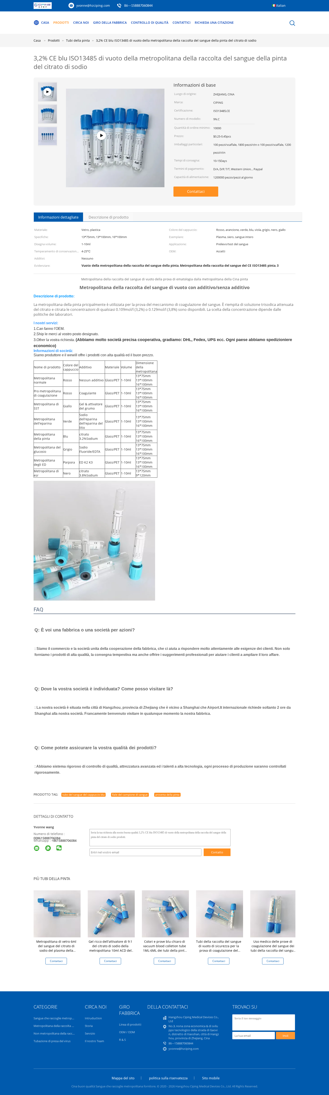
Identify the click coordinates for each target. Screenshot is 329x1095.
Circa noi (81, 22)
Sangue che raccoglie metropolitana (57, 1018)
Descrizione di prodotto (109, 217)
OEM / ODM (127, 1032)
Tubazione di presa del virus (52, 1041)
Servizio (90, 1033)
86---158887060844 (138, 5)
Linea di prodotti (130, 1024)
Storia (89, 1026)
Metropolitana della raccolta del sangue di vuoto (66, 1026)
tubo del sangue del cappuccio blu (83, 795)
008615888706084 (47, 838)
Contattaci (196, 191)
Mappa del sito (123, 1078)
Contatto (217, 852)
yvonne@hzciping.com (93, 5)
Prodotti (61, 22)
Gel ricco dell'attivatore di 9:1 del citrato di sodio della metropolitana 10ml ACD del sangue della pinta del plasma (110, 950)
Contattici (181, 22)
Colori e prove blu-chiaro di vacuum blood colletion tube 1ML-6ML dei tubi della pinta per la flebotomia (164, 948)
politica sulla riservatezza (168, 1078)
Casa (45, 22)
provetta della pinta (167, 795)
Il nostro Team (94, 1041)
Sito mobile (211, 1078)
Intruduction (93, 1018)
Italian (281, 5)
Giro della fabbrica (110, 22)
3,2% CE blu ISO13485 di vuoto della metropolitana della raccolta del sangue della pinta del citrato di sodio (176, 40)
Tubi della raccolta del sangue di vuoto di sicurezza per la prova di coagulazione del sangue (218, 948)
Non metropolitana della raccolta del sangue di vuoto (69, 1033)
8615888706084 (65, 840)
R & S (122, 1040)
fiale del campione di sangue (130, 795)
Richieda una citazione (214, 22)
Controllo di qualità (149, 22)
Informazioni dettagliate (58, 217)
